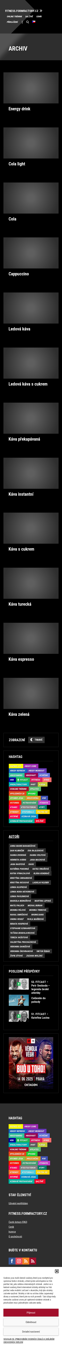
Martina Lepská (43, 901)
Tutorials (28, 812)
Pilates (35, 789)
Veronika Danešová (20, 946)
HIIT (33, 784)
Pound (32, 793)
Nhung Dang (37, 914)
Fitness (36, 779)
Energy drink (19, 108)
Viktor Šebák (43, 951)
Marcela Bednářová (20, 901)
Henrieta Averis (18, 859)
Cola (12, 219)
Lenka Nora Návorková (22, 891)
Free (47, 779)
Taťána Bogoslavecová (22, 933)
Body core (31, 766)
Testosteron (29, 807)
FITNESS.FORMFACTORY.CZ (21, 10)
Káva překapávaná (24, 439)
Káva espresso (21, 659)
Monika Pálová (18, 910)
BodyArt (31, 775)
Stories (15, 802)
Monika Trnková (37, 910)
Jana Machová (37, 859)
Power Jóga (17, 798)
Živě (31, 16)
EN (12, 779)
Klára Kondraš (41, 873)
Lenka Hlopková (18, 887)
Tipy (42, 807)
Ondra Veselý (17, 919)
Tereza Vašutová (19, 937)
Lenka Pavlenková (19, 896)
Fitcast (24, 779)
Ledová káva (19, 328)
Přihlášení (12, 22)
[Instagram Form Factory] (19, 1261)
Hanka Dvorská (18, 855)
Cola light (17, 163)
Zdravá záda (29, 816)
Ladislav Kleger (41, 882)
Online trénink (14, 16)
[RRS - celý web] (25, 1261)
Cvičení (44, 775)
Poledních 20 (17, 793)
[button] (57, 1271)
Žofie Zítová (16, 955)
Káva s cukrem (21, 549)
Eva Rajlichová (36, 850)
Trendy (15, 812)
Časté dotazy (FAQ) (18, 1222)
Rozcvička (33, 798)
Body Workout (37, 770)
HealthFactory (19, 784)
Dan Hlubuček (17, 850)
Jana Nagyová (17, 864)
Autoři (14, 836)
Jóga (42, 784)
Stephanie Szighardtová (22, 928)
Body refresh (18, 770)
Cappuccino (19, 273)
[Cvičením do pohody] (31, 1008)
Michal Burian (35, 905)
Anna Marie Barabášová (22, 846)
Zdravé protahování (21, 821)
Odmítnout (31, 1322)
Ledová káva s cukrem (28, 384)
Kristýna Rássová (19, 882)
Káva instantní (21, 494)
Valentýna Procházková (23, 942)
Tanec (14, 807)
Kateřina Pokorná (19, 869)
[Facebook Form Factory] (12, 1261)
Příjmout (31, 1312)
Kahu (31, 864)
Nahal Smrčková (19, 914)
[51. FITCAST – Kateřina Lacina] (31, 1024)
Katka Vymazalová (20, 873)
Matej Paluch (17, 905)
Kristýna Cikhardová (21, 878)
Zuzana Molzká (34, 955)
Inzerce (12, 1231)
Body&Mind (16, 775)
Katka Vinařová (41, 869)
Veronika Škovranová (21, 951)
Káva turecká (20, 604)
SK (44, 798)
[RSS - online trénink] (32, 1261)
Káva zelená (19, 714)
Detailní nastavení (31, 1331)
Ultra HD (43, 812)
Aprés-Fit (16, 766)
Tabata (44, 802)
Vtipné (14, 816)
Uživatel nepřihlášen (18, 1203)
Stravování (30, 802)
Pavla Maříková (35, 919)
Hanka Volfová (38, 855)
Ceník (39, 16)
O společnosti (15, 1236)
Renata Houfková (19, 923)
